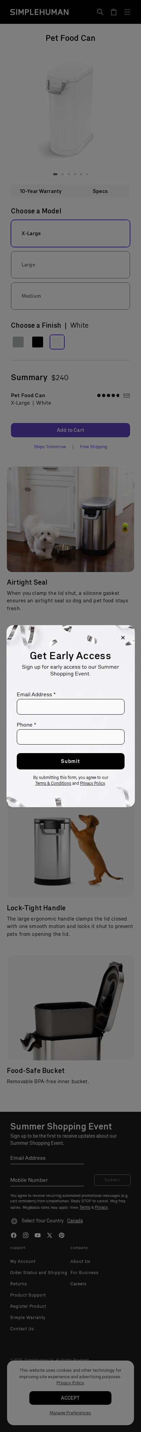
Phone (26, 724)
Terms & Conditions (53, 783)
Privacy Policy (92, 783)
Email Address (36, 694)
